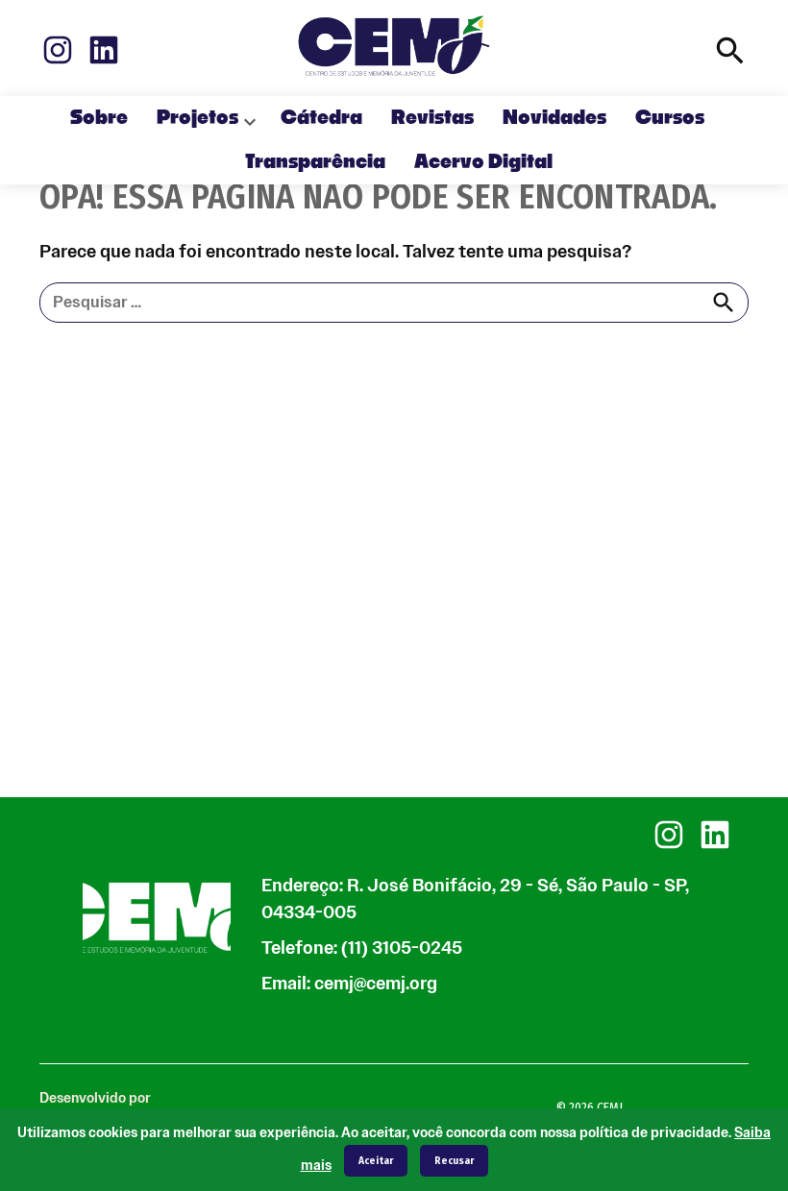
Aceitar (375, 1161)
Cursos (669, 118)
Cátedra (321, 118)
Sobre (99, 118)
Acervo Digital (483, 162)
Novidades (554, 118)
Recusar (454, 1161)
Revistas (432, 118)
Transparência (315, 162)
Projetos (197, 118)
